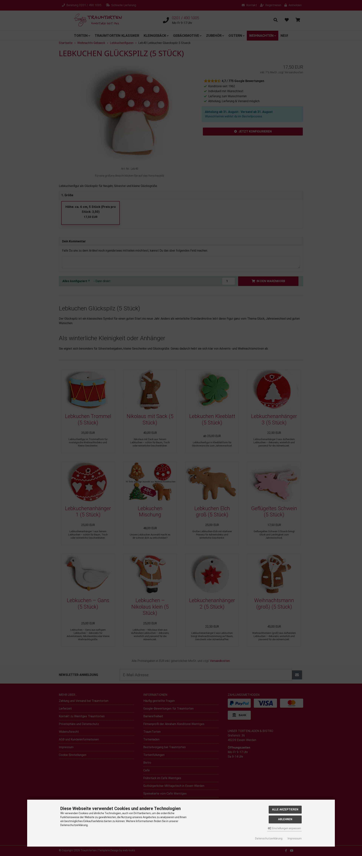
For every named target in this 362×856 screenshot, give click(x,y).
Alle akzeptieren (285, 809)
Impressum (295, 838)
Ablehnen (285, 819)
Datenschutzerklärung (268, 838)
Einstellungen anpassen (286, 828)
